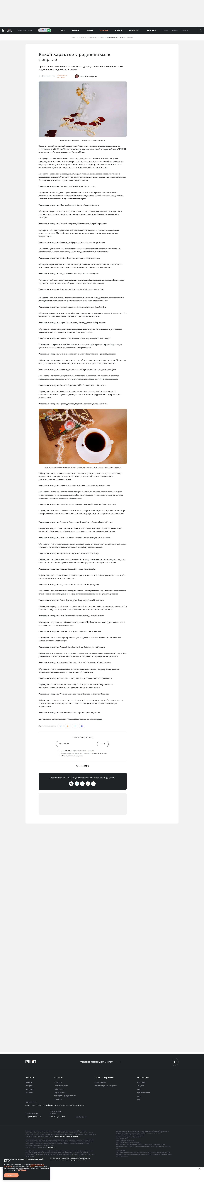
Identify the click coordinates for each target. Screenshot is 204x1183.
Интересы (29, 1089)
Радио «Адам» (100, 1082)
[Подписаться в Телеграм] (77, 783)
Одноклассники (143, 1093)
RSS (138, 1100)
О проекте (58, 1082)
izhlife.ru (32, 1166)
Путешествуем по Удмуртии (106, 1086)
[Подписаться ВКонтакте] (82, 783)
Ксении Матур (78, 152)
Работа (174, 30)
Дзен (139, 1096)
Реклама (165, 30)
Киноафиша (134, 30)
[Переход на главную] (7, 30)
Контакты (184, 30)
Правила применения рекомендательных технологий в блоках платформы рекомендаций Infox (56, 1160)
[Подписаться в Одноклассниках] (88, 783)
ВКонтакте (141, 1082)
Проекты (29, 1093)
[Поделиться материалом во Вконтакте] (60, 726)
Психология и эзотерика (62, 76)
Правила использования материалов (66, 1136)
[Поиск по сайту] (200, 30)
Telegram (140, 1086)
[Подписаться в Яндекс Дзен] (71, 783)
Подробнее (22, 1170)
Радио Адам (151, 30)
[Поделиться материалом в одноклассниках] (67, 726)
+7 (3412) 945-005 (33, 1116)
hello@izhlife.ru (80, 1117)
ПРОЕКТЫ (118, 30)
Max (139, 1089)
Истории (29, 1086)
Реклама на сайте (61, 1086)
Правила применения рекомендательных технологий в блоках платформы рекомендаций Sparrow (58, 1158)
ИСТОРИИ (89, 30)
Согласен (11, 1175)
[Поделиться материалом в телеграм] (75, 726)
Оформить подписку (96, 1062)
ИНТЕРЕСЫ (104, 30)
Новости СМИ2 (82, 766)
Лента (62, 30)
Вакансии (58, 1099)
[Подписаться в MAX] (93, 783)
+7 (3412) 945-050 (57, 1116)
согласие (67, 750)
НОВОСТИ (75, 30)
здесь (99, 719)
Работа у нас (59, 1089)
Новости (29, 1082)
